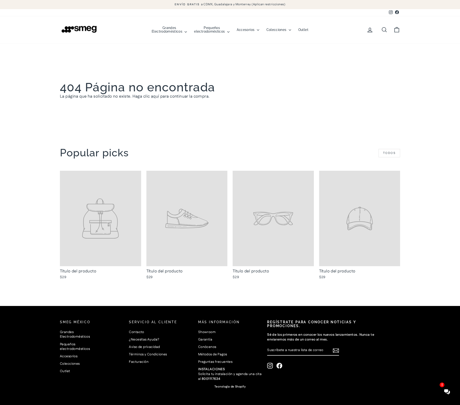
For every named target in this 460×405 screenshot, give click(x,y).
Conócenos (207, 347)
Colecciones (277, 30)
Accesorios (246, 30)
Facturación (139, 361)
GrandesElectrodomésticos (167, 29)
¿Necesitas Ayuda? (144, 339)
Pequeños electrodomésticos (210, 29)
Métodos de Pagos (212, 354)
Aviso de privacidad (144, 347)
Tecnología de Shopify (230, 387)
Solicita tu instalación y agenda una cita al (230, 374)
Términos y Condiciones (148, 354)
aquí (155, 96)
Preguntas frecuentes (215, 361)
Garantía (205, 339)
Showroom (207, 332)
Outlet (303, 30)
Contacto (136, 332)
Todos (389, 153)
